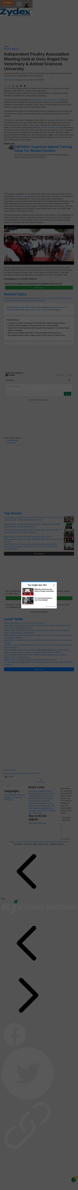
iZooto (54, 606)
